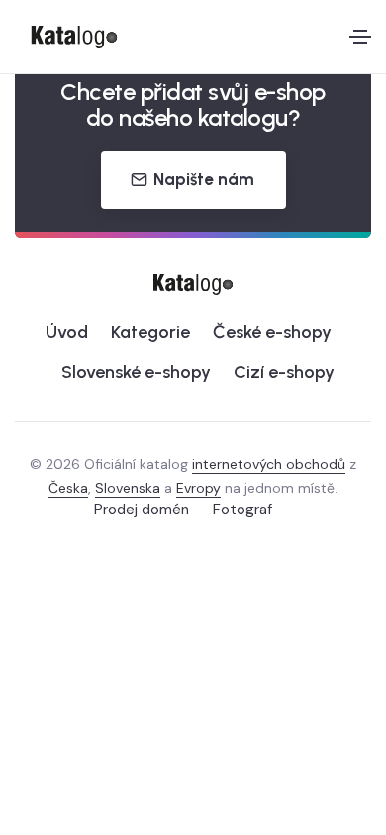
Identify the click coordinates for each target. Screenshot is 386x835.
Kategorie (150, 332)
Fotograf (242, 509)
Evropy (198, 488)
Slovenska (127, 488)
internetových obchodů (268, 464)
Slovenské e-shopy (136, 372)
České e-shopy (272, 332)
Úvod (67, 332)
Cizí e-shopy (284, 372)
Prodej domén (141, 509)
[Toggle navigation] (360, 37)
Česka (68, 488)
